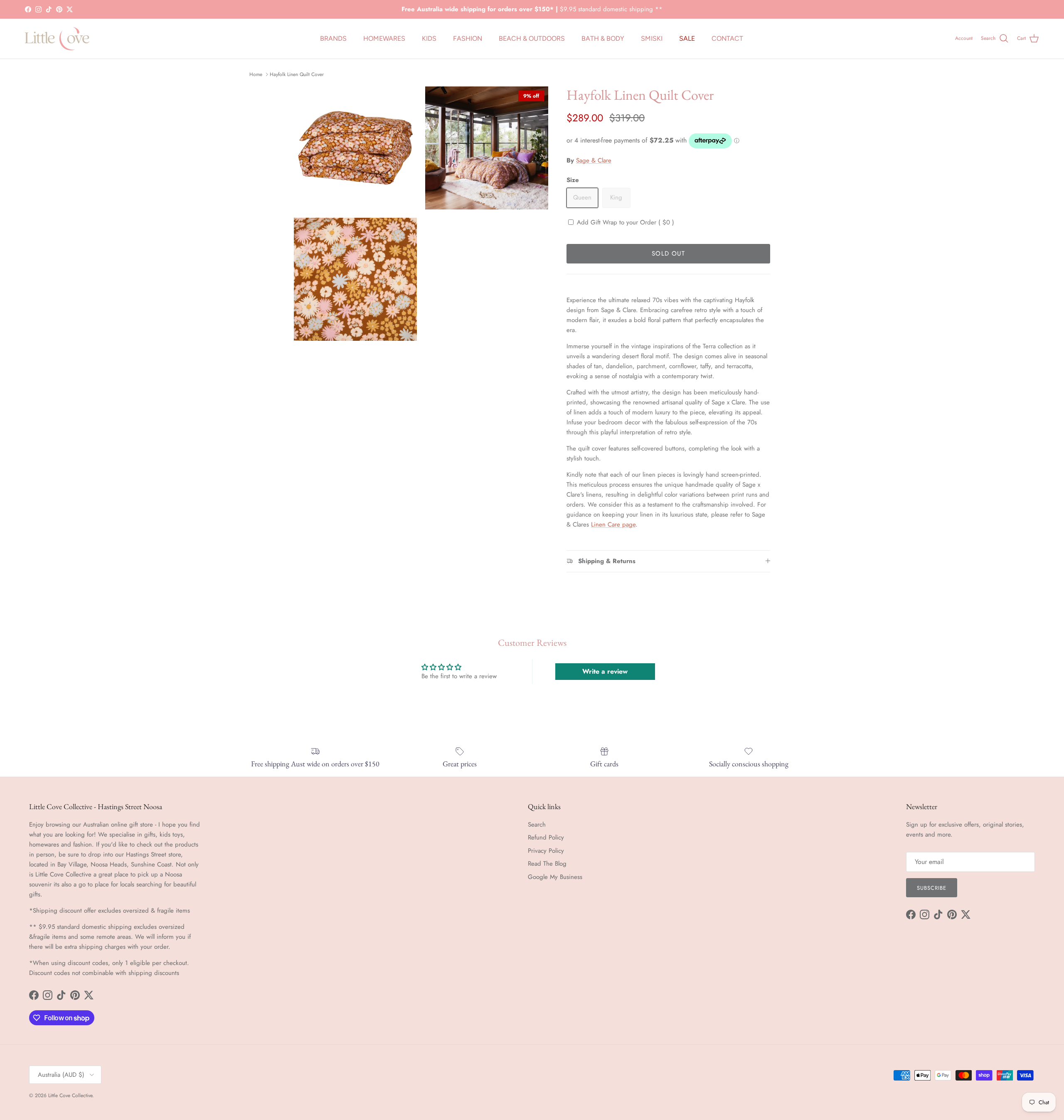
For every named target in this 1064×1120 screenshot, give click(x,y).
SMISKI (652, 38)
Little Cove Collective (70, 1095)
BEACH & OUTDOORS (532, 38)
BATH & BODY (602, 38)
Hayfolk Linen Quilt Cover (297, 74)
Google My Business (555, 876)
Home (255, 74)
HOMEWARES (384, 38)
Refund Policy (546, 837)
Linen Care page (613, 524)
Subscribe (931, 888)
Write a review (605, 671)
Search (537, 824)
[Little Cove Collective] (57, 38)
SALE (687, 38)
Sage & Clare (593, 160)
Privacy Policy (546, 850)
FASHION (467, 38)
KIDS (429, 38)
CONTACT (727, 38)
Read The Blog (547, 863)
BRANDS (333, 38)
